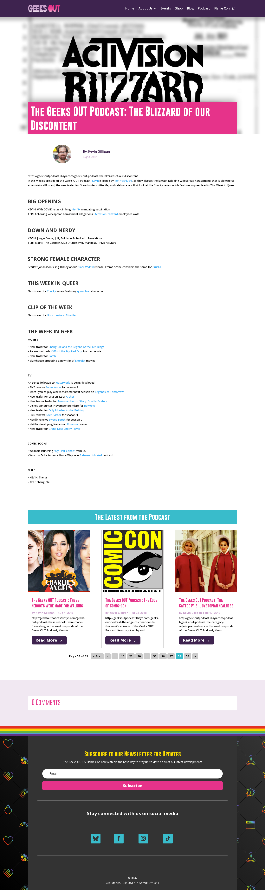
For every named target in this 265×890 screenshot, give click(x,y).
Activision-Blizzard (106, 214)
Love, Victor (53, 415)
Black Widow (86, 267)
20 (130, 656)
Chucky (51, 291)
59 (187, 656)
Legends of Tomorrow (109, 392)
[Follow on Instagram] (143, 838)
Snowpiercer (53, 387)
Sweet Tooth (57, 419)
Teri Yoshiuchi (123, 180)
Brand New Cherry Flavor (64, 429)
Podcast (204, 8)
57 (171, 656)
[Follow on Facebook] (119, 838)
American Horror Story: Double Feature (82, 401)
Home (129, 8)
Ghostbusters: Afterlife (61, 315)
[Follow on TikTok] (168, 838)
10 (122, 656)
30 (139, 656)
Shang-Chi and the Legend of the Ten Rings (76, 347)
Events (166, 8)
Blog (190, 8)
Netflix (76, 209)
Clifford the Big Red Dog (66, 351)
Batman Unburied (91, 455)
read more (46, 640)
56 (163, 656)
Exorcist (80, 360)
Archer (70, 396)
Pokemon (73, 424)
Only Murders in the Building (66, 410)
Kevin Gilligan (45, 613)
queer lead (83, 291)
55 (154, 656)
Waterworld (62, 382)
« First (97, 656)
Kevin (95, 180)
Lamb (52, 356)
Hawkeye (89, 405)
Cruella (156, 267)
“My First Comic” (64, 451)
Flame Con (222, 8)
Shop (179, 8)
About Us (145, 8)
